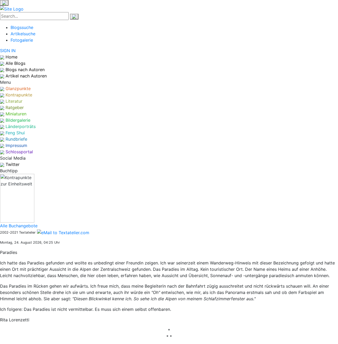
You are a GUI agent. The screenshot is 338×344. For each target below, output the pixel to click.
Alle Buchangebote (18, 225)
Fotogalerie (22, 40)
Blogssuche (22, 27)
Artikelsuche (23, 33)
